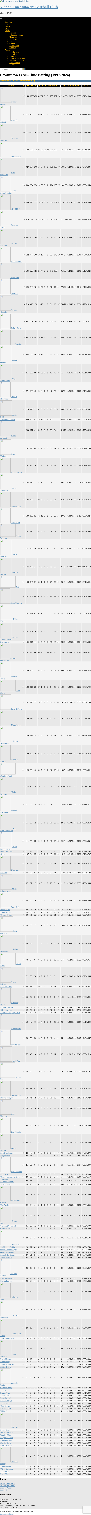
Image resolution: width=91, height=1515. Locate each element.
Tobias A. (4, 1411)
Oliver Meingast (6, 1010)
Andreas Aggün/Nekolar (9, 638)
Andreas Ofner (5, 912)
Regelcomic (13, 39)
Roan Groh (15, 907)
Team (7, 29)
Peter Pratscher (16, 344)
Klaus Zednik (16, 1132)
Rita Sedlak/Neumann (8, 829)
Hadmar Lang (16, 328)
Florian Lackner (6, 1281)
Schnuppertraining (16, 35)
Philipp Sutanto (16, 262)
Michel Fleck (15, 209)
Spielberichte (14, 52)
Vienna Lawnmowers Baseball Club (29, 7)
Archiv (7, 50)
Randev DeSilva (6, 1007)
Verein (7, 31)
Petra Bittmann (16, 1172)
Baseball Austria (6, 1488)
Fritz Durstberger (6, 1153)
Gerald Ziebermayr (7, 1252)
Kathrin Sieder (5, 1409)
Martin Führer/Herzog (8, 890)
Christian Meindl (6, 1228)
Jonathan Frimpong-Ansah (10, 1013)
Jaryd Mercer (15, 1045)
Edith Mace (4, 1174)
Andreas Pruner (6, 1466)
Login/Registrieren (7, 1514)
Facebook (3, 1490)
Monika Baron (5, 1443)
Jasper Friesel (5, 1396)
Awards (12, 65)
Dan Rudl (14, 294)
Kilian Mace (15, 870)
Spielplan (8, 22)
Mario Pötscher (16, 472)
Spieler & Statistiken (17, 58)
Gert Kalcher (15, 523)
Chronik (12, 43)
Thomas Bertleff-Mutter (8, 192)
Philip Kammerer (7, 1115)
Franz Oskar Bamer (7, 1255)
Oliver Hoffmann (6, 1469)
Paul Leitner (4, 1362)
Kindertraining (14, 37)
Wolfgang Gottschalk (8, 1226)
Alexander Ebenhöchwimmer (7, 1180)
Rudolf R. (4, 1474)
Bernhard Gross (6, 987)
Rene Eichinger (6, 1401)
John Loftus (4, 1403)
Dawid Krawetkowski (8, 848)
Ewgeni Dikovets (6, 1438)
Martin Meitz (5, 910)
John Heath (4, 1472)
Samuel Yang (5, 1393)
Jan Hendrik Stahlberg (8, 1247)
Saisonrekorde (14, 63)
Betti (17, 587)
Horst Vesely (16, 1061)
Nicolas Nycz (16, 1029)
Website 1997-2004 (7, 1486)
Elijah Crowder (16, 603)
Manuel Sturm (16, 725)
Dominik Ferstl (6, 776)
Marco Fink (14, 278)
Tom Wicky (4, 1205)
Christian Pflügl (6, 1388)
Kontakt (12, 48)
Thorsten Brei (16, 1095)
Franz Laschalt (5, 1398)
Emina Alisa (4, 1430)
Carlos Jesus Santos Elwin (10, 1177)
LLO (11, 24)
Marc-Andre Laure (7, 1278)
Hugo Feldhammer (8, 379)
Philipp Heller (5, 1367)
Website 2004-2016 (7, 1484)
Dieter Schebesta (6, 1432)
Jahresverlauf (14, 46)
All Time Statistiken (16, 61)
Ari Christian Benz (7, 1338)
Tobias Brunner (6, 1258)
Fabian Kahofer (6, 1445)
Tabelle (7, 26)
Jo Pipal (3, 1390)
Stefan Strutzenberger (8, 1250)
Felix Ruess (15, 1427)
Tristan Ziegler (5, 1184)
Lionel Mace (15, 156)
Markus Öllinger (6, 1098)
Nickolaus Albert (6, 851)
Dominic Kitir (5, 1435)
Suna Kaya (16, 1245)
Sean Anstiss (5, 642)
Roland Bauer (5, 1359)
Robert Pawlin (16, 507)
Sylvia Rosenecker (7, 1364)
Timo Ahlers (5, 1406)
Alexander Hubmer (7, 420)
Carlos (2, 854)
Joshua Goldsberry (8, 659)
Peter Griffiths (16, 709)
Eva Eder (3, 873)
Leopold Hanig (6, 1440)
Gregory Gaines (6, 915)
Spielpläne (13, 54)
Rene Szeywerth (7, 174)
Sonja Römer (5, 1156)
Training (12, 33)
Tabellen (12, 56)
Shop (11, 41)
